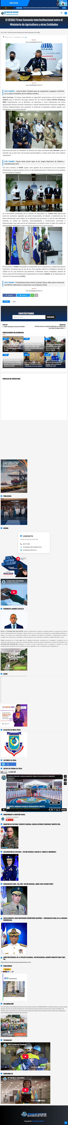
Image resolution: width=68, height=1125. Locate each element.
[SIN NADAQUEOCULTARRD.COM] (34, 1118)
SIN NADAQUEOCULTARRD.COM (38, 1121)
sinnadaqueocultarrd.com (29, 550)
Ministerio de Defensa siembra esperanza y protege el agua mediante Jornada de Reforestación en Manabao (34, 347)
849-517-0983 (26, 544)
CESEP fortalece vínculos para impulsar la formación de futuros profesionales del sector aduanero (33, 364)
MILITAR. (14, 302)
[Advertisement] (6, 428)
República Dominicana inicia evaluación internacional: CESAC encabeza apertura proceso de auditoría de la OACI (54, 363)
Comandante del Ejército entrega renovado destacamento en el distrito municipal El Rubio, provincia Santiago (54, 347)
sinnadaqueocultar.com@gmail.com (32, 547)
